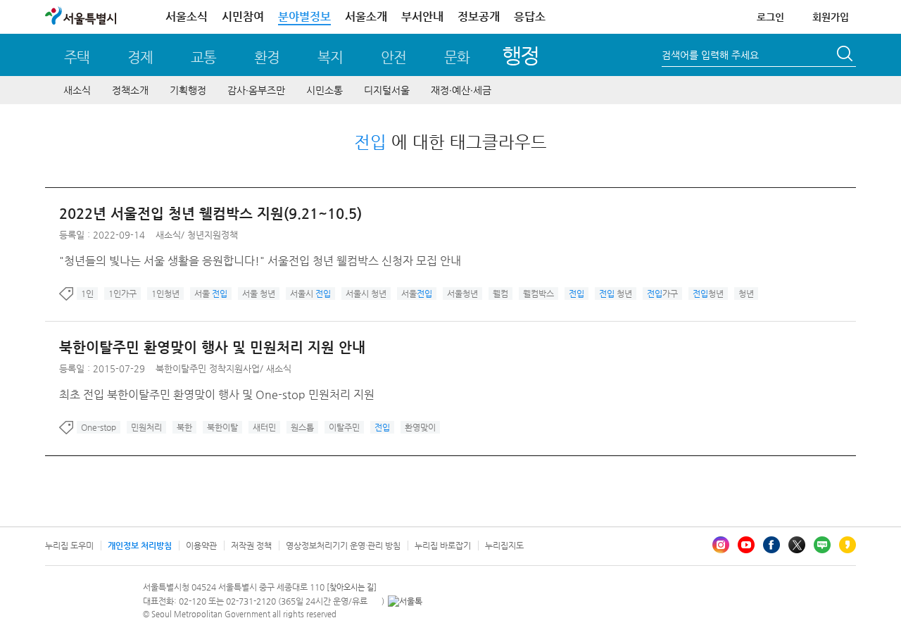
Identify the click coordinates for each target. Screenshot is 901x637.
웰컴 (500, 293)
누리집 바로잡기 (443, 545)
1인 (87, 293)
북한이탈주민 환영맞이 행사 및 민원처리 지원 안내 (212, 347)
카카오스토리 (847, 544)
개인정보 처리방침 (140, 545)
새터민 (264, 427)
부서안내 (422, 16)
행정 (520, 55)
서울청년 (462, 293)
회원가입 (830, 17)
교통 (203, 57)
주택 (76, 57)
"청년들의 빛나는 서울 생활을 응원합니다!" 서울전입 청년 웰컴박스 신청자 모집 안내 (260, 260)
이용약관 (201, 545)
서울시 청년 (366, 293)
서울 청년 (258, 293)
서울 (210, 293)
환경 (266, 57)
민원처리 (146, 427)
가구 (662, 293)
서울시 (310, 293)
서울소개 (366, 16)
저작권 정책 (251, 545)
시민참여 (243, 16)
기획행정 (188, 90)
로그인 (770, 17)
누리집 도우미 (69, 545)
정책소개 (130, 90)
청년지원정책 (212, 234)
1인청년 (165, 293)
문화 (457, 57)
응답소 (530, 16)
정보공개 (479, 16)
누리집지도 (504, 545)
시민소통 (324, 90)
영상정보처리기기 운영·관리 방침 (343, 545)
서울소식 (186, 16)
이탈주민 (344, 427)
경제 (140, 57)
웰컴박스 (538, 293)
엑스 (796, 544)
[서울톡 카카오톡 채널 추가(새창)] (405, 601)
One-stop (98, 427)
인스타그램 (720, 544)
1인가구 (122, 293)
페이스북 (771, 544)
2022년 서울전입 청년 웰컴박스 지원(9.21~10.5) (210, 214)
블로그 (822, 544)
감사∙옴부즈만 (256, 90)
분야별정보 (304, 16)
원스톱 (302, 427)
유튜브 (746, 544)
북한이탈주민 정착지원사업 (208, 368)
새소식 (77, 90)
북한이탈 (222, 427)
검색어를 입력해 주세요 (710, 55)
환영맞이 (420, 427)
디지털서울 (387, 90)
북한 (184, 427)
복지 (330, 57)
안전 (393, 57)
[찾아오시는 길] (352, 587)
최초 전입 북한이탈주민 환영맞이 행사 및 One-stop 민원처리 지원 (216, 394)
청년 (615, 293)
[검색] (846, 55)
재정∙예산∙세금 (461, 90)
